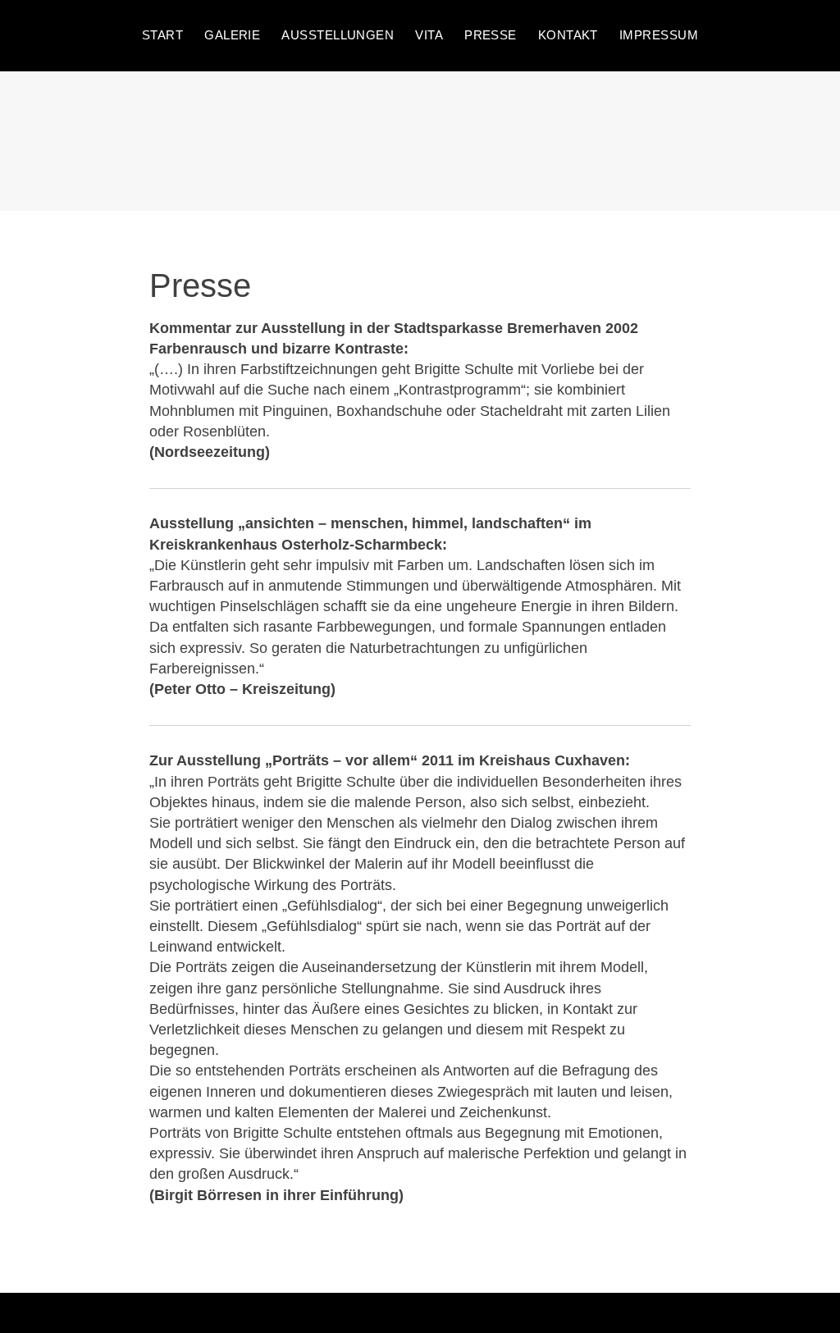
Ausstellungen (337, 35)
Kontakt (568, 35)
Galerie (232, 35)
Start (162, 35)
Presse (490, 35)
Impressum (658, 35)
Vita (429, 35)
